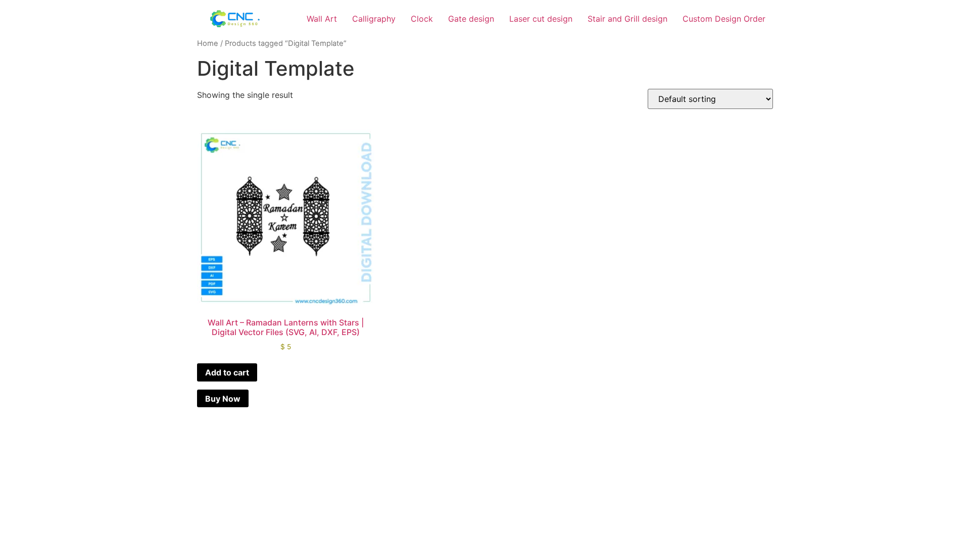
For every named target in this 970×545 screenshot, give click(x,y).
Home (207, 43)
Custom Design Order (724, 19)
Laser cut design (540, 19)
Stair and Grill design (627, 19)
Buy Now (222, 399)
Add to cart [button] (227, 372)
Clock (422, 19)
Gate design (471, 19)
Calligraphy (374, 19)
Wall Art (322, 19)
